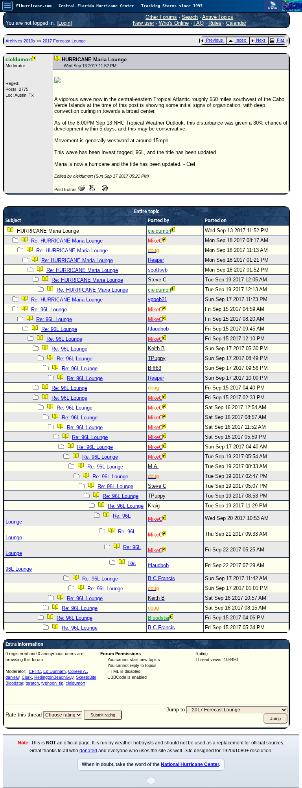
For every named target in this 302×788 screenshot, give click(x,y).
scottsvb (158, 270)
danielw (12, 677)
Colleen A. (77, 671)
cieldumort (75, 683)
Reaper (156, 260)
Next (260, 40)
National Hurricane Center (190, 764)
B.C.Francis (161, 578)
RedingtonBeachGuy (54, 677)
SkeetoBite (86, 677)
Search (190, 17)
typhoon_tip (52, 683)
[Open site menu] (7, 6)
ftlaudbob (158, 329)
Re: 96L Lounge (49, 309)
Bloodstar (14, 683)
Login (64, 23)
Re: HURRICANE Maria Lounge (67, 241)
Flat (280, 40)
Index (240, 40)
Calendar (236, 23)
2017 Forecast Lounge (64, 41)
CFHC (35, 671)
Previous (214, 40)
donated (88, 750)
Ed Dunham (54, 671)
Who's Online (174, 23)
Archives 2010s (21, 41)
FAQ (198, 23)
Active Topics (217, 17)
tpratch (32, 683)
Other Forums (161, 17)
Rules (214, 23)
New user (143, 23)
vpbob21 (157, 299)
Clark (27, 677)
